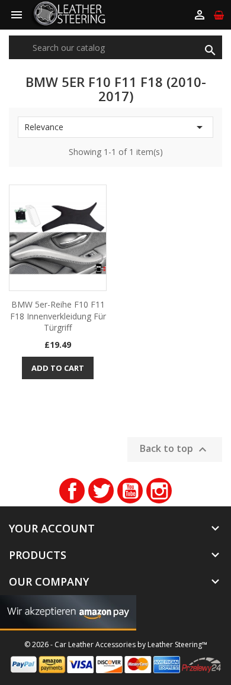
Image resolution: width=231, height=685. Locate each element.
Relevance (115, 127)
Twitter (101, 490)
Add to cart (57, 368)
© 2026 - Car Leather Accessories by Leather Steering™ (115, 644)
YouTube (130, 490)
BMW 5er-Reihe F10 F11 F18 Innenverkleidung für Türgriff (58, 316)
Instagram (159, 490)
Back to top (175, 449)
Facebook (72, 490)
